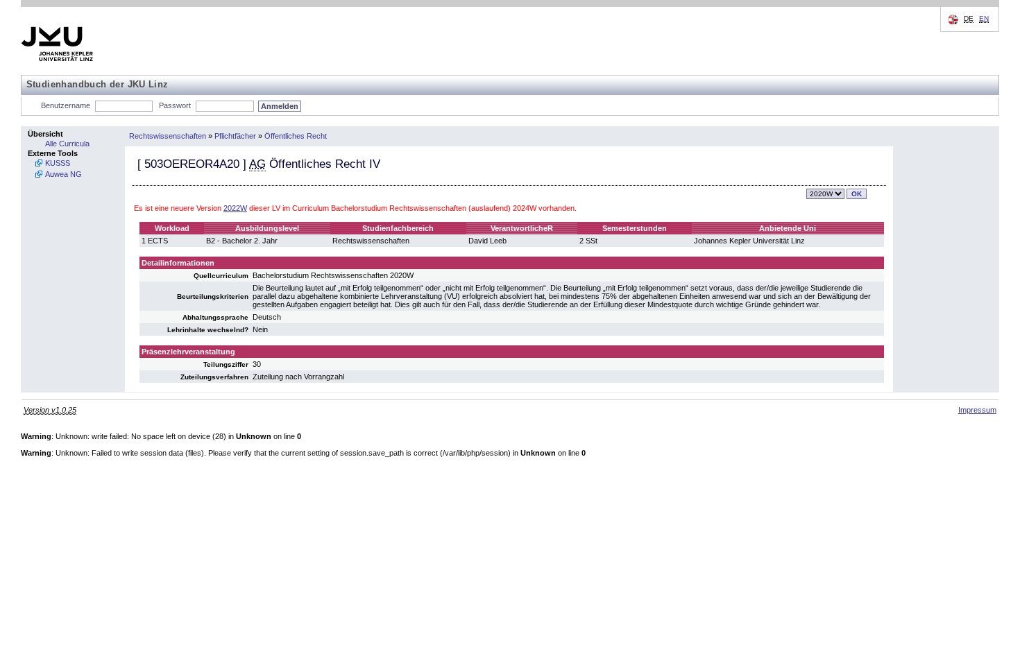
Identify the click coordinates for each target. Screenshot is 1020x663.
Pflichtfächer (235, 136)
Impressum (977, 410)
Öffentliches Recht (295, 136)
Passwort (175, 105)
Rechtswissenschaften (167, 136)
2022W (235, 208)
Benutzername (65, 105)
